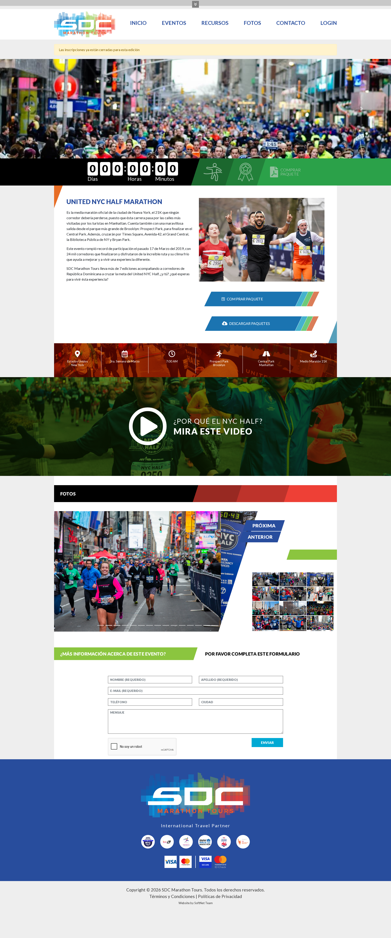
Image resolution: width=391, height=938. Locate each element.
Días (93, 178)
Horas (135, 178)
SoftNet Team (203, 903)
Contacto (290, 23)
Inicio (138, 23)
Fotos (252, 23)
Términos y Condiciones (172, 896)
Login (328, 23)
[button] (29, 108)
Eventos (174, 23)
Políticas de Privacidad (220, 896)
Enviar (267, 743)
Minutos (164, 178)
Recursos (215, 23)
